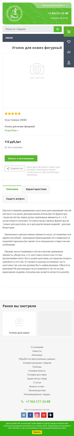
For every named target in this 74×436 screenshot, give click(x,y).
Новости (37, 351)
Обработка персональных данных (37, 359)
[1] (6, 113)
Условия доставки (37, 374)
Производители (37, 390)
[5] (19, 113)
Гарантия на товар (37, 378)
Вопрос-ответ (37, 386)
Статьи (37, 382)
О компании (37, 347)
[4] (16, 113)
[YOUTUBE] (43, 415)
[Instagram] (37, 415)
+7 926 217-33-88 (58, 13)
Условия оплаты (37, 370)
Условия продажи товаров (37, 363)
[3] (12, 113)
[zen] (50, 415)
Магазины (37, 355)
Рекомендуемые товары (37, 394)
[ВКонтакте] (23, 415)
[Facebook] (30, 415)
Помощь (37, 367)
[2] (9, 113)
